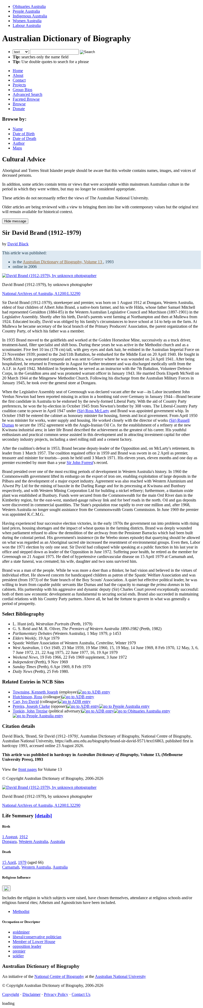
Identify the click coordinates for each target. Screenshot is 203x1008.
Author (19, 143)
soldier (18, 956)
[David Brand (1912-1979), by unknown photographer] (49, 275)
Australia (57, 841)
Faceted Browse (26, 99)
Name (18, 129)
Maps (17, 148)
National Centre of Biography (59, 976)
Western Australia (33, 841)
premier (19, 951)
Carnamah (10, 867)
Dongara (9, 841)
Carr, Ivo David (26, 701)
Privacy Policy (56, 994)
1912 (23, 836)
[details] (43, 815)
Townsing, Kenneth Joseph (35, 692)
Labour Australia (27, 25)
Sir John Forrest (80, 462)
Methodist (21, 911)
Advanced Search (27, 94)
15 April (9, 862)
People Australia (26, 11)
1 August (9, 836)
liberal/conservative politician (37, 937)
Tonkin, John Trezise (30, 711)
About (18, 75)
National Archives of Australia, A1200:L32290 (41, 293)
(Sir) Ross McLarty (93, 411)
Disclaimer (31, 994)
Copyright (10, 994)
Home (18, 70)
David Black (18, 244)
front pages (27, 769)
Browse (19, 104)
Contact (19, 80)
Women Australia (27, 20)
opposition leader (27, 946)
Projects (19, 85)
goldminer (21, 932)
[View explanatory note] (6, 888)
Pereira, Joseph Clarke (31, 706)
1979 (22, 862)
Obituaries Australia (29, 6)
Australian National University (120, 976)
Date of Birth (24, 134)
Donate (19, 108)
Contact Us (81, 994)
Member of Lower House (34, 941)
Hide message (15, 221)
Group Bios (22, 89)
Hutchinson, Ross (27, 697)
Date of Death (24, 138)
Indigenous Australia (30, 16)
